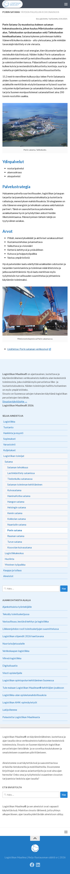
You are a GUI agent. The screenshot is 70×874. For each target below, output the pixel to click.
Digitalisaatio (10, 665)
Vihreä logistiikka (11, 658)
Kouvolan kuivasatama (19, 547)
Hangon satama (15, 501)
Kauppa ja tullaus (12, 570)
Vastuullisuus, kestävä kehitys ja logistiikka (25, 621)
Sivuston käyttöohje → (14, 401)
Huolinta (9, 558)
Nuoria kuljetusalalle (13, 643)
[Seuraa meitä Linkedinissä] (38, 865)
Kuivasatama (14, 490)
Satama (9, 461)
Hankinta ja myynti (13, 433)
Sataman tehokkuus (17, 467)
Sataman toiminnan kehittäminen (24, 484)
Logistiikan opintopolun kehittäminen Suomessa (28, 680)
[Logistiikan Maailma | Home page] (14, 4)
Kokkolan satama (16, 518)
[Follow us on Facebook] (32, 865)
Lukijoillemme (9, 709)
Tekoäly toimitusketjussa (15, 614)
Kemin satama (14, 513)
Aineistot (8, 576)
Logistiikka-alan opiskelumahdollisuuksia (24, 695)
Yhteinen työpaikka (15, 564)
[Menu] (66, 4)
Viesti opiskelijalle (12, 672)
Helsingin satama (16, 507)
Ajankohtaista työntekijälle (17, 606)
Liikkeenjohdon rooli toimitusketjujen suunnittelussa (30, 628)
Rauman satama (15, 536)
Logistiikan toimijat (13, 455)
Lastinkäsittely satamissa (21, 473)
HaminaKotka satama (18, 495)
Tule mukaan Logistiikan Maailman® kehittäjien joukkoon (33, 687)
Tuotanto (8, 427)
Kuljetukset (9, 450)
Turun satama (14, 541)
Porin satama (14, 530)
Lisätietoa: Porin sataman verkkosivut (27, 349)
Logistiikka (9, 421)
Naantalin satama (16, 524)
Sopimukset (9, 438)
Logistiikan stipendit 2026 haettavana (23, 636)
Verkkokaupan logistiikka (15, 650)
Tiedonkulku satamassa (19, 478)
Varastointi (9, 444)
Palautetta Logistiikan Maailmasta (21, 717)
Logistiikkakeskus (14, 553)
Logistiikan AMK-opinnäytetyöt (19, 702)
